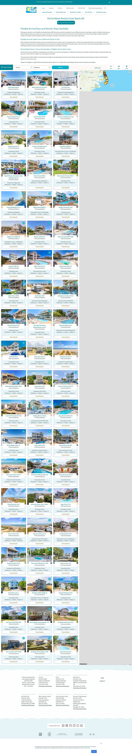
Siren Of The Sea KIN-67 (65, 386)
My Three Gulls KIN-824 (13, 622)
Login (43, 8)
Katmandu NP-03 (39, 357)
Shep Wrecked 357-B (13, 563)
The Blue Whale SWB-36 (39, 593)
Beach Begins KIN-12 (13, 445)
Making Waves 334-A (39, 416)
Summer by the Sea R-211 (65, 296)
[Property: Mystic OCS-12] (106, 78)
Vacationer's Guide (75, 12)
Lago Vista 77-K (66, 504)
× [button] (101, 743)
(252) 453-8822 (43, 679)
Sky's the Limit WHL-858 (65, 237)
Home (102, 677)
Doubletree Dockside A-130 (39, 652)
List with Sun (88, 12)
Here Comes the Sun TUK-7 (65, 176)
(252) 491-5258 (77, 698)
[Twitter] (66, 725)
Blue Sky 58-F (13, 357)
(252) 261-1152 (77, 679)
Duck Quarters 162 (13, 504)
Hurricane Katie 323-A (14, 475)
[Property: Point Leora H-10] (105, 83)
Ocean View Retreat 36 (39, 146)
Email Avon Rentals (61, 700)
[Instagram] (77, 725)
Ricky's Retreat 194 (14, 325)
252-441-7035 (81, 8)
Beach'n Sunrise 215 (39, 534)
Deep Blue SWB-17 (66, 146)
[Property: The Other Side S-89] (107, 80)
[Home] (31, 9)
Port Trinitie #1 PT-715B (13, 652)
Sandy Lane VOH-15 (65, 266)
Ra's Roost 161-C (13, 593)
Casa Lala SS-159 (39, 445)
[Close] (109, 2)
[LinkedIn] (74, 725)
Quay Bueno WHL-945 (66, 416)
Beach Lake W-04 (39, 237)
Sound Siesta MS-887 (65, 445)
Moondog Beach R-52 (13, 207)
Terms (130, 664)
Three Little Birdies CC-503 (39, 563)
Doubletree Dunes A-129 (65, 622)
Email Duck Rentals (61, 680)
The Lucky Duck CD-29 (66, 475)
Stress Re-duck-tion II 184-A (39, 504)
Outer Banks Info (61, 12)
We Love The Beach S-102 (66, 117)
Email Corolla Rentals (44, 680)
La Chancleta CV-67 (66, 534)
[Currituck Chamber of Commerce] (62, 734)
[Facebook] (63, 725)
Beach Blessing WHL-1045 (14, 386)
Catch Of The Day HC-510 (14, 416)
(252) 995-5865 (60, 698)
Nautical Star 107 (65, 563)
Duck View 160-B (13, 296)
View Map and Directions (45, 686)
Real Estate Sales (101, 12)
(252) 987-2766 (43, 698)
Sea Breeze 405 (39, 296)
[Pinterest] (81, 725)
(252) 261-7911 (60, 679)
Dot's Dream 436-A (40, 176)
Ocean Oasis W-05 (39, 117)
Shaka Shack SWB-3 (39, 207)
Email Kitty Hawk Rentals (79, 680)
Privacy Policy (87, 747)
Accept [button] (94, 751)
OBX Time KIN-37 (39, 266)
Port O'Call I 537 (13, 534)
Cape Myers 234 (40, 386)
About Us (102, 681)
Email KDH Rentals (26, 700)
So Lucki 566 (66, 87)
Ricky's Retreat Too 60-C (39, 87)
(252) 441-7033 (25, 698)
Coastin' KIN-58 (13, 266)
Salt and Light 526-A (65, 325)
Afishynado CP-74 (13, 146)
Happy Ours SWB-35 (13, 237)
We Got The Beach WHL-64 (39, 475)
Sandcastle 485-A (13, 87)
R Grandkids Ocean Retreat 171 (39, 622)
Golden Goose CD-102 (65, 207)
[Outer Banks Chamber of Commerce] (49, 734)
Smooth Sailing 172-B (65, 593)
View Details (14, 97)
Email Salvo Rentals (44, 700)
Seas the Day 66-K (65, 652)
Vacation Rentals (47, 12)
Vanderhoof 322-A (65, 357)
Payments (51, 8)
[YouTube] (70, 725)
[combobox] (97, 8)
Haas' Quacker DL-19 (13, 117)
